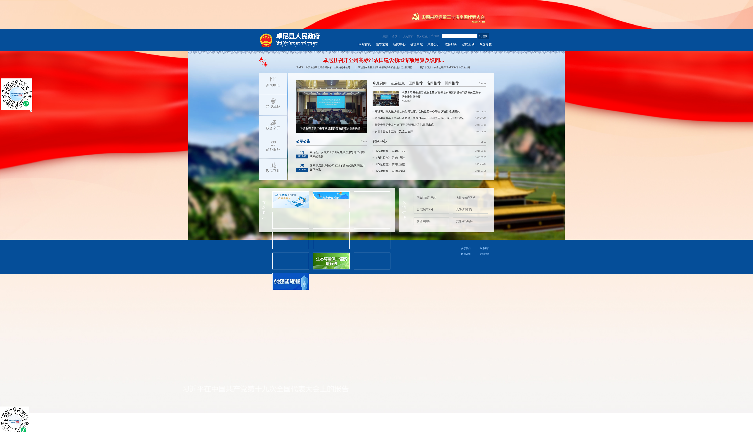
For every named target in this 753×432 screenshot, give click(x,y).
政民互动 (468, 44)
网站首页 (364, 44)
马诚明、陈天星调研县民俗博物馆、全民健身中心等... (324, 67)
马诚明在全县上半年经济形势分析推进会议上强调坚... (386, 67)
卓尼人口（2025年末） (388, 144)
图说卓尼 (315, 161)
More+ (482, 83)
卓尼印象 (300, 161)
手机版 (435, 36)
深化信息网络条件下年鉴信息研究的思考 (399, 162)
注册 (385, 36)
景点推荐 (346, 161)
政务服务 (451, 44)
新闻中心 (399, 44)
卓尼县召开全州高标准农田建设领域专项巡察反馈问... (383, 60)
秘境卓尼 (416, 44)
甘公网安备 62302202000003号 (413, 247)
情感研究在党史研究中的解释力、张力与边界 (402, 156)
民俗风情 (361, 161)
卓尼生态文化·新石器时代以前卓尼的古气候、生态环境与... (411, 168)
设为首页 (408, 36)
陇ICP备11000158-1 (310, 247)
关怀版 (456, 5)
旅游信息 (331, 161)
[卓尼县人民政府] (296, 40)
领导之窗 (382, 44)
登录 (394, 36)
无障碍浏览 (483, 5)
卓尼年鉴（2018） (386, 150)
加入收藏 (422, 36)
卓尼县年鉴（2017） (387, 174)
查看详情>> (417, 128)
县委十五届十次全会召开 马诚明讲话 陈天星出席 (445, 67)
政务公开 (433, 44)
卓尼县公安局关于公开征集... (725, 398)
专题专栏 (485, 44)
